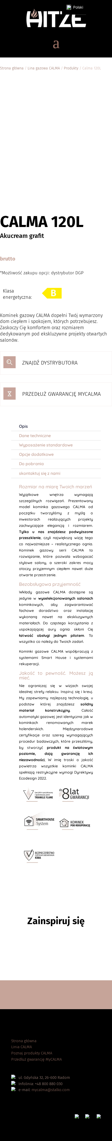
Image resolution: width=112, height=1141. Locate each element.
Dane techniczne (35, 435)
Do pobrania (31, 463)
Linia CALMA (21, 1047)
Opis (23, 426)
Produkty (71, 68)
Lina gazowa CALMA (44, 68)
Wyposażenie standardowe (46, 445)
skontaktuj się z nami (39, 473)
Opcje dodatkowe (36, 454)
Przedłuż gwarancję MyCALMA (36, 1059)
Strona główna (12, 68)
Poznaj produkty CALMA (31, 1053)
